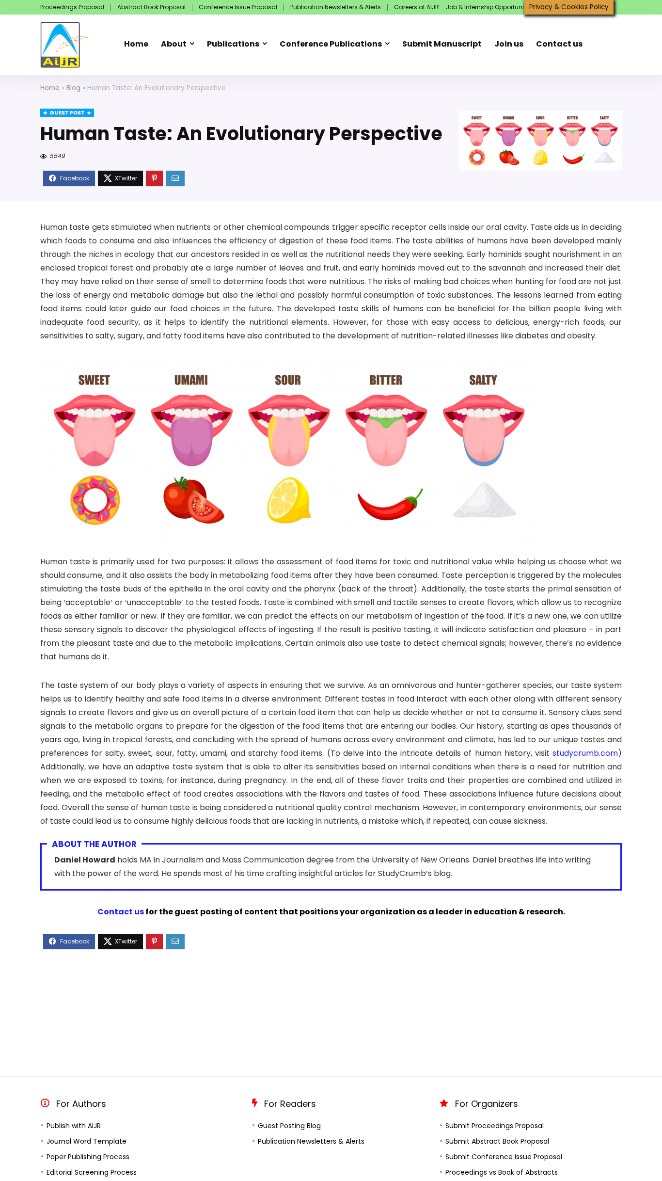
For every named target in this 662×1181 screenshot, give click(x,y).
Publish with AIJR (74, 1126)
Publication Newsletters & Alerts (335, 7)
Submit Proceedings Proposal (494, 1126)
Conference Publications (331, 43)
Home (136, 43)
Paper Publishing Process (88, 1157)
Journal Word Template (86, 1141)
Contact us (559, 43)
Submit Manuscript (442, 43)
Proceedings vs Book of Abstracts (501, 1172)
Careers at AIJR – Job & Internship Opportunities (464, 7)
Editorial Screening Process (92, 1172)
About (174, 43)
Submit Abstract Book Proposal (497, 1141)
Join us (508, 43)
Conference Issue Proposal (238, 7)
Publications (233, 43)
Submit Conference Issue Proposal (503, 1157)
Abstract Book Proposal (151, 7)
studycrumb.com (585, 753)
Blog (73, 88)
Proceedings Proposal (72, 7)
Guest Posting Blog (289, 1126)
